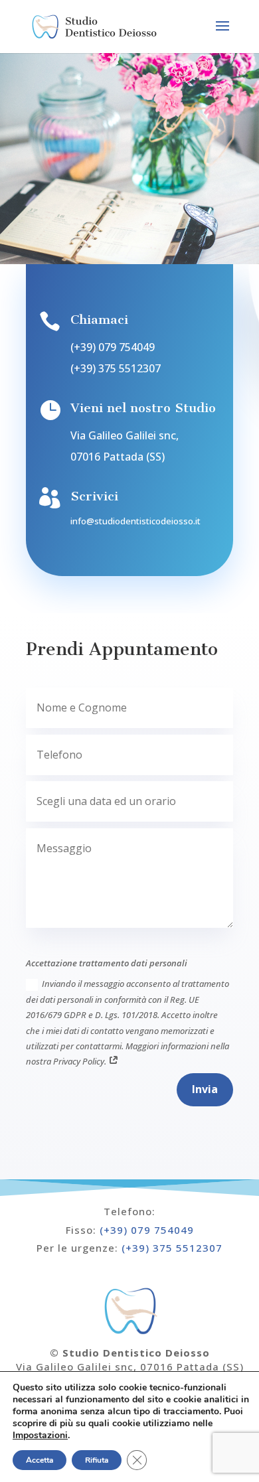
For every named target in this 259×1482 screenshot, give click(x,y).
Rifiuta (96, 1460)
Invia (205, 1089)
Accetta (39, 1460)
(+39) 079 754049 (112, 347)
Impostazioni (40, 1436)
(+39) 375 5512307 (115, 368)
